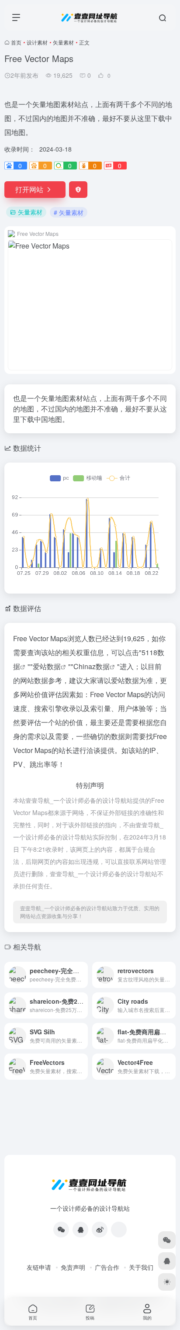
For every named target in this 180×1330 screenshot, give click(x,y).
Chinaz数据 (91, 666)
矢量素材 (63, 42)
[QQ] (80, 1229)
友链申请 (39, 1267)
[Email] (119, 1229)
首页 (16, 42)
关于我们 (141, 1267)
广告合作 (107, 1267)
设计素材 (37, 42)
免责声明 (73, 1267)
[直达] (83, 975)
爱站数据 (47, 666)
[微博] (99, 1229)
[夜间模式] (167, 1282)
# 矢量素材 (68, 212)
